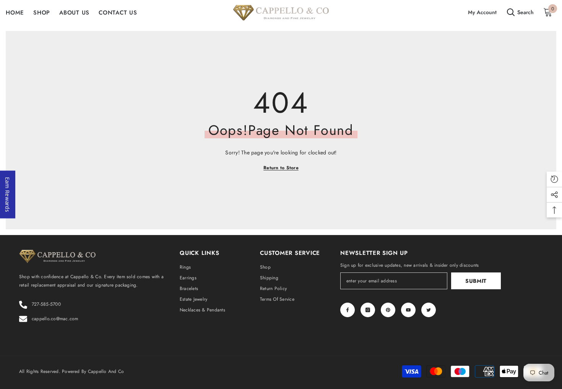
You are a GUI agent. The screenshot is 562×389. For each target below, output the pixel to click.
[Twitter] (428, 310)
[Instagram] (368, 310)
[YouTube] (408, 310)
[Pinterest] (388, 310)
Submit (476, 281)
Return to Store (281, 167)
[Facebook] (347, 310)
